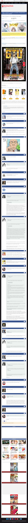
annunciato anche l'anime (18, 38)
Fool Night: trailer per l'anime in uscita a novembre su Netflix (5, 445)
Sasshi (3, 258)
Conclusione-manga (4, 87)
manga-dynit (13, 87)
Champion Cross (6, 21)
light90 (3, 179)
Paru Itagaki (3, 20)
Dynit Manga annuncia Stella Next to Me (5, 459)
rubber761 (4, 321)
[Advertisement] (14, 9)
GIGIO (4, 393)
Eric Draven (4, 127)
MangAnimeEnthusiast (5, 161)
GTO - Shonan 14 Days (14, 514)
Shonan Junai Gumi (14, 503)
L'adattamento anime (17, 37)
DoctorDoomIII (4, 328)
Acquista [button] (5, 98)
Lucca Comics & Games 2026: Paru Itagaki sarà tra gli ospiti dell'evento (22, 452)
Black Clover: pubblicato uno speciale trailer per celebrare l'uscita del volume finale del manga (5, 453)
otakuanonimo (4, 113)
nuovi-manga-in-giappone (9, 87)
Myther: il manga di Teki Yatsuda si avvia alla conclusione (21, 445)
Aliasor (3, 186)
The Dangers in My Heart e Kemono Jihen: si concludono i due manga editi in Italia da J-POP (14, 453)
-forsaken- (4, 250)
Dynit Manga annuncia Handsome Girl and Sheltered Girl (14, 460)
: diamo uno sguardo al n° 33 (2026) (22, 459)
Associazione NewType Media (18, 520)
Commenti (3, 18)
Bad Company (14, 482)
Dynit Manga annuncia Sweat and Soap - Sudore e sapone (14, 445)
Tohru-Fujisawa (16, 87)
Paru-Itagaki (19, 87)
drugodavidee (4, 172)
